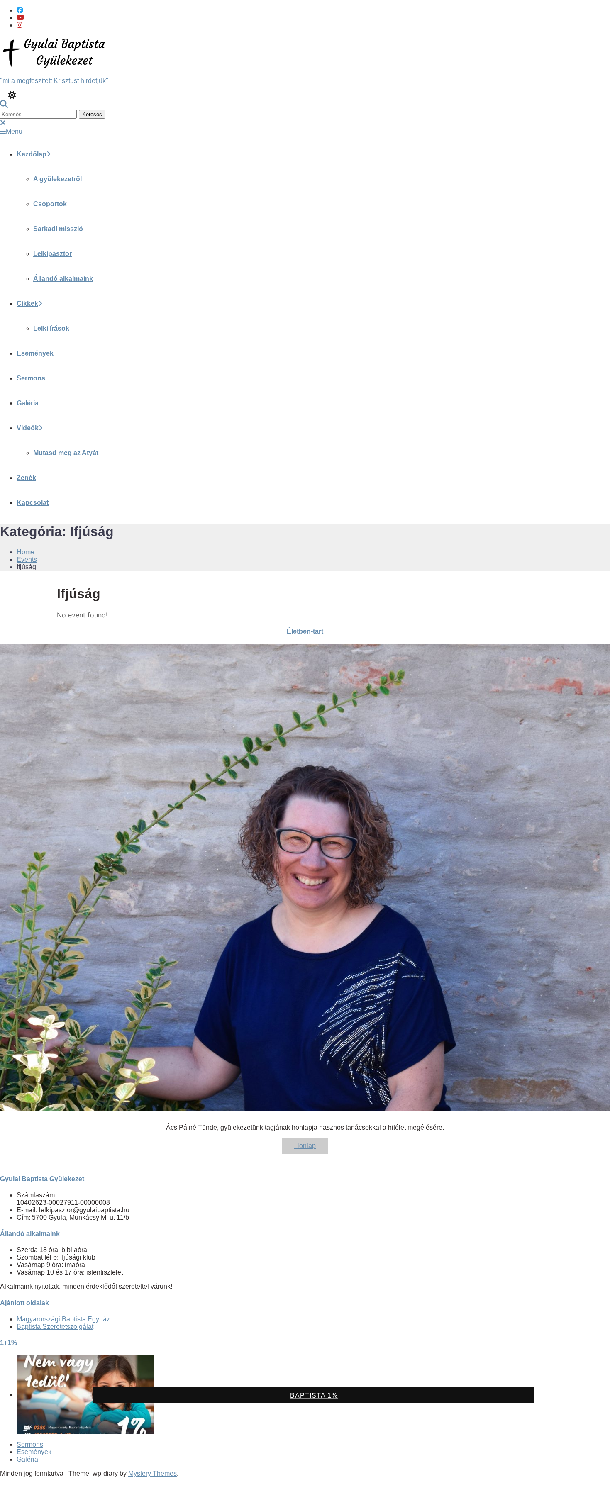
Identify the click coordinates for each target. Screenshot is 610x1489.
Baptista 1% (314, 1395)
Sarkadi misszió (58, 228)
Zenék (26, 477)
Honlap (305, 1145)
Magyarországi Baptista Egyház (63, 1319)
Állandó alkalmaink (63, 278)
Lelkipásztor (52, 253)
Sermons (31, 378)
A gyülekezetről (57, 179)
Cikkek (27, 303)
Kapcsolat (33, 502)
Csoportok (50, 203)
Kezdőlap (31, 154)
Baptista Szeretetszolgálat (55, 1326)
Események (35, 353)
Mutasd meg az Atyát (65, 452)
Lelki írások (51, 328)
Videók (28, 427)
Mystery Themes (152, 1473)
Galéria (28, 403)
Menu (14, 131)
